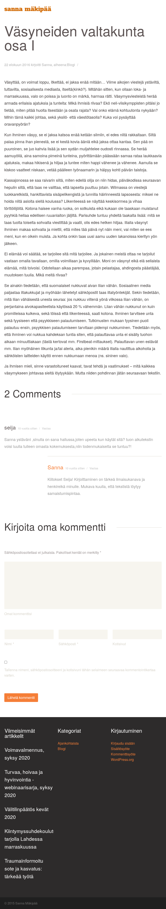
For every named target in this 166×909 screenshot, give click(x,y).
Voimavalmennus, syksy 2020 (24, 753)
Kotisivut (119, 643)
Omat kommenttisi (18, 613)
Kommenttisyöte (123, 754)
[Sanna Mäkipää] (27, 9)
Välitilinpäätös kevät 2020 (26, 812)
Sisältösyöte (120, 748)
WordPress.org (122, 759)
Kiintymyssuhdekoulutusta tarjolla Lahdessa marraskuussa (29, 838)
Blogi (71, 64)
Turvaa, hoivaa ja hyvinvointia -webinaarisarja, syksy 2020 (29, 783)
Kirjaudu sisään (123, 743)
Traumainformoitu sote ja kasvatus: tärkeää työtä (24, 868)
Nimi (8, 643)
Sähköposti (67, 643)
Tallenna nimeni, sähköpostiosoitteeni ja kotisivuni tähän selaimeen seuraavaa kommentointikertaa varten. (79, 672)
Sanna (47, 64)
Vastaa (46, 428)
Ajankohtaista (68, 743)
